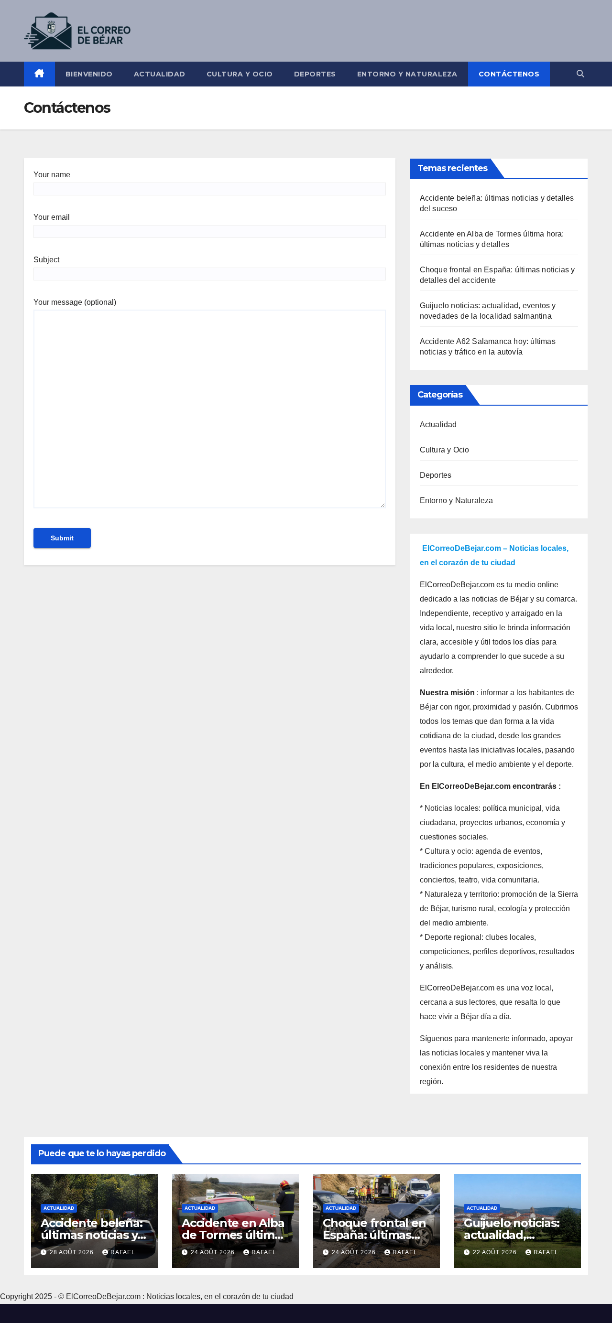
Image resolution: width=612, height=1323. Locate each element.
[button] (580, 74)
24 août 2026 (214, 1252)
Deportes (315, 74)
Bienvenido (89, 74)
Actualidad (160, 74)
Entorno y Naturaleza (407, 74)
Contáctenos (509, 74)
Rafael (122, 1252)
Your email (51, 217)
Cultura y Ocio (240, 74)
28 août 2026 (73, 1252)
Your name (51, 175)
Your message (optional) (74, 302)
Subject (46, 260)
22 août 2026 (496, 1252)
